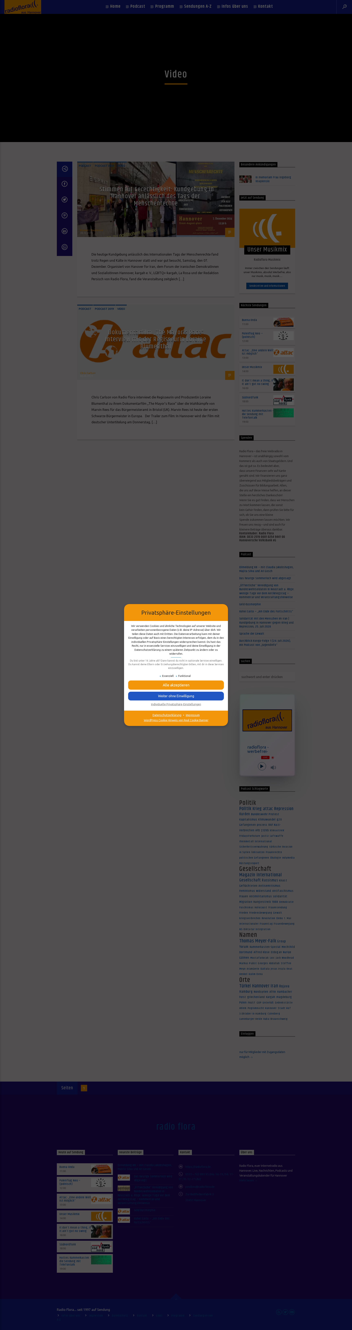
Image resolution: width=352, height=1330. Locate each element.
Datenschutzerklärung (167, 715)
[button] (176, 685)
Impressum (193, 715)
